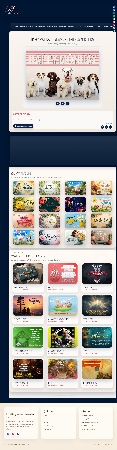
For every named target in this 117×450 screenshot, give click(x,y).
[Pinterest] (13, 434)
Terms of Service (108, 444)
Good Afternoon (52, 26)
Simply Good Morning (88, 429)
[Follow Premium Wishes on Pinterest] (63, 103)
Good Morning (39, 26)
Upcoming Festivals (26, 26)
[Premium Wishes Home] (11, 9)
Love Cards (79, 26)
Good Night (62, 26)
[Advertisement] (72, 8)
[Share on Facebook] (102, 127)
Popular (105, 26)
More (111, 26)
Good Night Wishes (87, 415)
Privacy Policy (97, 444)
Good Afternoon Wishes (88, 426)
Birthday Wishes (89, 26)
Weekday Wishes (86, 419)
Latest (99, 26)
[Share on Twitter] (106, 127)
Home (16, 26)
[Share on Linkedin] (110, 127)
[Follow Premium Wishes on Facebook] (58, 103)
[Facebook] (8, 434)
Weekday (70, 26)
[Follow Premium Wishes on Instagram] (67, 103)
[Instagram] (18, 434)
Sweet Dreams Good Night (89, 422)
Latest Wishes (48, 419)
